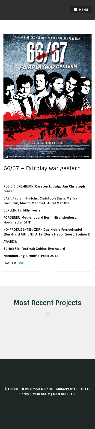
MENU (83, 10)
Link (21, 263)
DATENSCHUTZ (64, 394)
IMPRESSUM (41, 394)
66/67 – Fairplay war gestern (42, 168)
